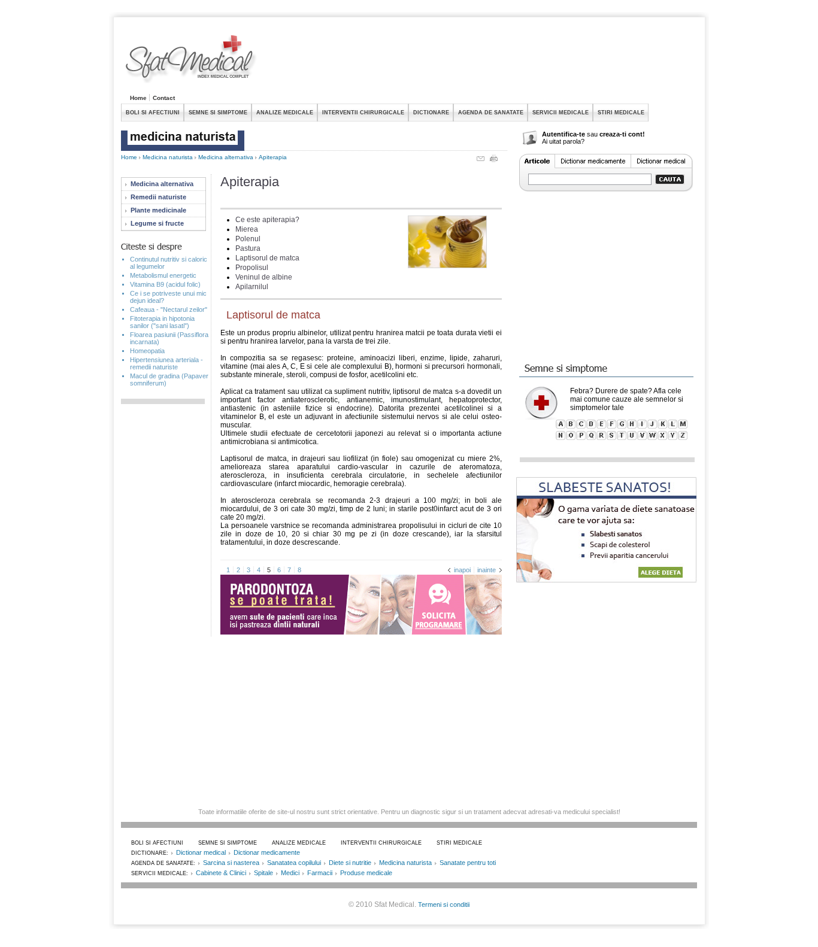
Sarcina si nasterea (231, 862)
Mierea (246, 229)
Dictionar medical (201, 852)
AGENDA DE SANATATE (490, 113)
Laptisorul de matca (267, 258)
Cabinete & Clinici (221, 872)
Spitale (263, 872)
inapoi (462, 569)
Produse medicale (366, 872)
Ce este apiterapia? (267, 219)
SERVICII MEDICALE (560, 113)
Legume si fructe (157, 223)
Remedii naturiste (158, 197)
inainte (486, 569)
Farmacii (319, 872)
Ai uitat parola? (563, 141)
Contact (164, 98)
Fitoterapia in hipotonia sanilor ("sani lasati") (162, 322)
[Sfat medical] (191, 60)
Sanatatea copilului (294, 862)
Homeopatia (147, 350)
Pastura (247, 248)
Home (138, 98)
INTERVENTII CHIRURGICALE (363, 113)
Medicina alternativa (225, 157)
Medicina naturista (168, 157)
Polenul (247, 239)
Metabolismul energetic (163, 275)
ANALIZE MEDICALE (284, 113)
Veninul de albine (263, 277)
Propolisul (251, 267)
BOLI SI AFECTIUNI (153, 113)
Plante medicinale (158, 210)
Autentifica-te (563, 134)
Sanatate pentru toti (468, 862)
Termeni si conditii (443, 904)
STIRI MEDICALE (621, 113)
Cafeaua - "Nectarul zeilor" (168, 309)
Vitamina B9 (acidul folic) (165, 284)
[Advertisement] (479, 62)
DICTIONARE (431, 113)
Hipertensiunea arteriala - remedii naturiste (166, 363)
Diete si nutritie (350, 862)
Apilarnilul (251, 287)
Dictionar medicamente (267, 852)
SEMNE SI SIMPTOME (218, 113)
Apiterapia (273, 157)
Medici (290, 872)
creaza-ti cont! (622, 134)
